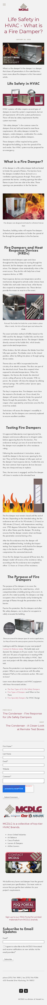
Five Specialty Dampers (17, 698)
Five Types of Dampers (16, 692)
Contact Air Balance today (13, 649)
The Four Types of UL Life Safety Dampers (24, 689)
